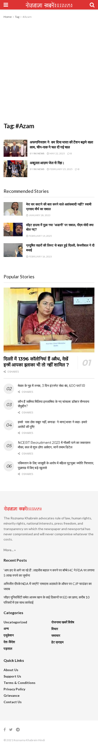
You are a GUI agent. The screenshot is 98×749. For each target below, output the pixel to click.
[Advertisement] (49, 71)
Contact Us (13, 702)
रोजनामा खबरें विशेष (62, 622)
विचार (54, 629)
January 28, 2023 (39, 215)
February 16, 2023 (40, 256)
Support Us (12, 676)
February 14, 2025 (40, 235)
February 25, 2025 (61, 169)
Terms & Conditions (19, 683)
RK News (39, 153)
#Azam (27, 17)
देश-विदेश (9, 642)
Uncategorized (15, 622)
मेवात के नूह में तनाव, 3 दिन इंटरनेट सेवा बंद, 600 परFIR (51, 386)
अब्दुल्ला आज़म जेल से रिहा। (47, 163)
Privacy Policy (14, 689)
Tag (17, 17)
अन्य (6, 628)
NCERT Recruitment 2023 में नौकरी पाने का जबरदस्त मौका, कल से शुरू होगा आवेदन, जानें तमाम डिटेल (54, 445)
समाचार (55, 635)
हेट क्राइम (57, 642)
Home (8, 17)
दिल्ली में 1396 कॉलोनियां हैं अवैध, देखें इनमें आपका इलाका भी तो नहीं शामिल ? (36, 362)
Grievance (12, 695)
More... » (10, 550)
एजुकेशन (9, 635)
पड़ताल (8, 648)
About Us (11, 670)
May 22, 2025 (57, 153)
